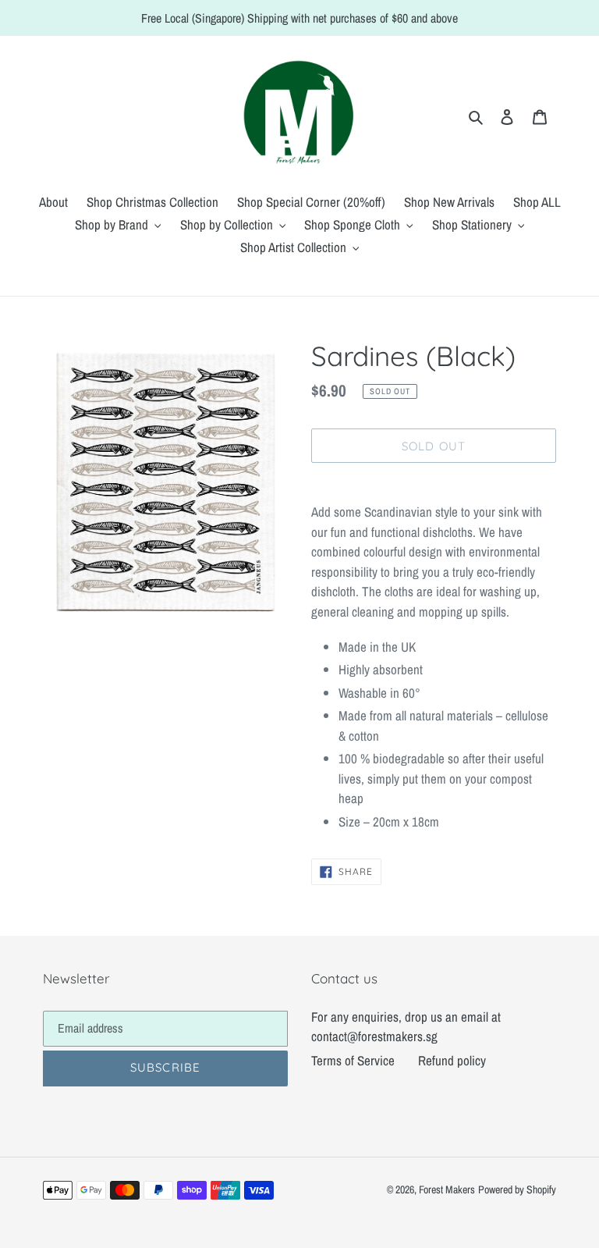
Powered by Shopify (517, 1189)
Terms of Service (353, 1060)
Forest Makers (447, 1189)
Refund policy (452, 1060)
